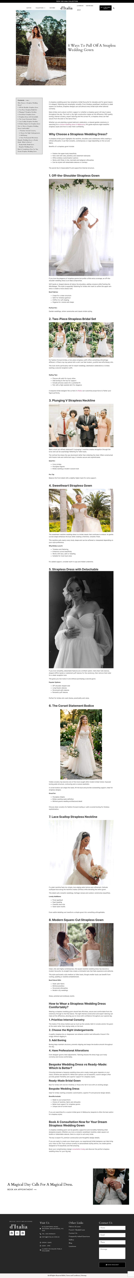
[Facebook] (11, 1233)
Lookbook (80, 5)
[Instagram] (17, 1233)
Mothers (52, 8)
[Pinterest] (22, 1233)
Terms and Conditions (73, 1275)
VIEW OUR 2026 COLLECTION (67, 1)
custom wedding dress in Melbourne (72, 124)
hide (27, 100)
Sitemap (83, 1275)
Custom (28, 8)
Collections (39, 8)
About (79, 10)
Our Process (89, 5)
